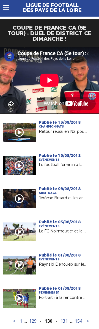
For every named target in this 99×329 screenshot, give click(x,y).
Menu (9, 7)
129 (33, 321)
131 (64, 321)
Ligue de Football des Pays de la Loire (52, 7)
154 (78, 321)
